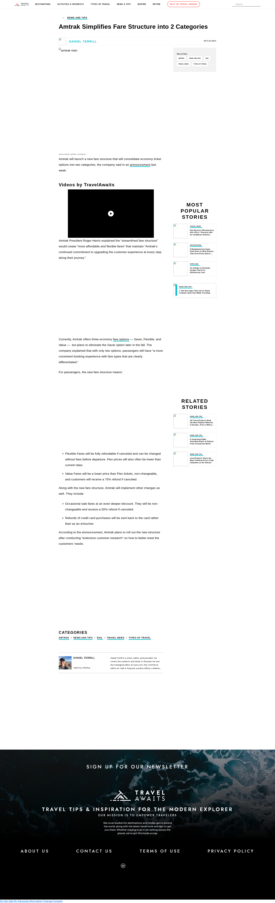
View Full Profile (81, 668)
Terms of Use (160, 851)
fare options (121, 339)
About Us (35, 851)
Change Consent (53, 901)
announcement (140, 164)
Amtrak (64, 638)
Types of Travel (140, 638)
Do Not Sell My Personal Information (21, 901)
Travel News (115, 638)
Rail (100, 638)
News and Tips (83, 638)
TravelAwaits (21, 4)
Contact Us (94, 851)
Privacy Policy (231, 851)
